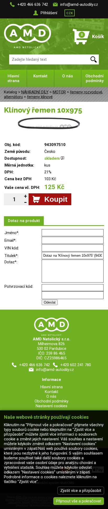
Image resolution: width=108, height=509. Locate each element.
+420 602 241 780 (75, 364)
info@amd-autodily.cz (79, 4)
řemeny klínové (40, 96)
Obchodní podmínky (94, 78)
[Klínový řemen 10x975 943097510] (49, 119)
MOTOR (59, 92)
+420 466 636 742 (32, 4)
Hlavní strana (13, 78)
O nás (67, 76)
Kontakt (40, 76)
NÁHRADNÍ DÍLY (34, 92)
